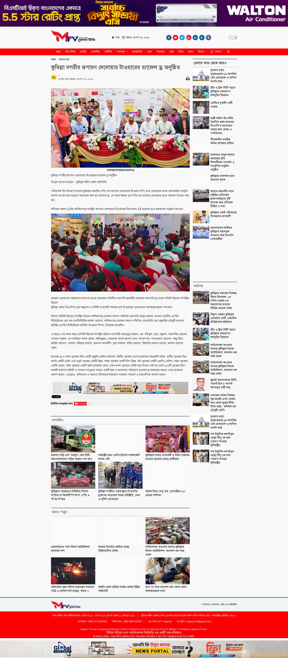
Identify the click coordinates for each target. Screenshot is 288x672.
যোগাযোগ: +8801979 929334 (92, 621)
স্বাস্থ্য (171, 51)
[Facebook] (168, 37)
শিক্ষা (181, 51)
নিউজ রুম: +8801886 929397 (127, 621)
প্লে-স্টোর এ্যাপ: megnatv (159, 621)
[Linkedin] (194, 37)
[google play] (201, 37)
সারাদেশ (121, 51)
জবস (190, 51)
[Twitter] (181, 37)
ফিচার (201, 51)
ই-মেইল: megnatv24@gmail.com (194, 621)
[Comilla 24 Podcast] (208, 37)
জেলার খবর (64, 59)
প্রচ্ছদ (58, 51)
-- (59, 75)
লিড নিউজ (70, 51)
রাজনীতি (95, 51)
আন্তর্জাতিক (137, 51)
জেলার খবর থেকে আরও (210, 63)
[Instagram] (188, 37)
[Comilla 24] (73, 37)
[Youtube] (175, 37)
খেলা (149, 51)
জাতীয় (83, 51)
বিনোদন (161, 51)
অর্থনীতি (108, 51)
